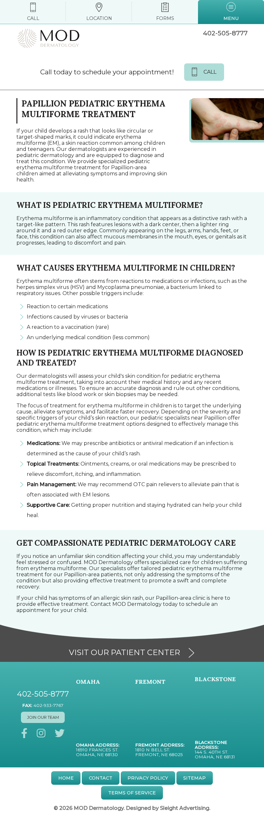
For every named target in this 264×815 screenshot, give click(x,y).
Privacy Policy (147, 778)
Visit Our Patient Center (124, 652)
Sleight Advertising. (185, 808)
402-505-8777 (225, 33)
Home (66, 778)
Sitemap (194, 778)
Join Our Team (43, 717)
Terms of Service (132, 793)
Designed (138, 808)
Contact (100, 778)
